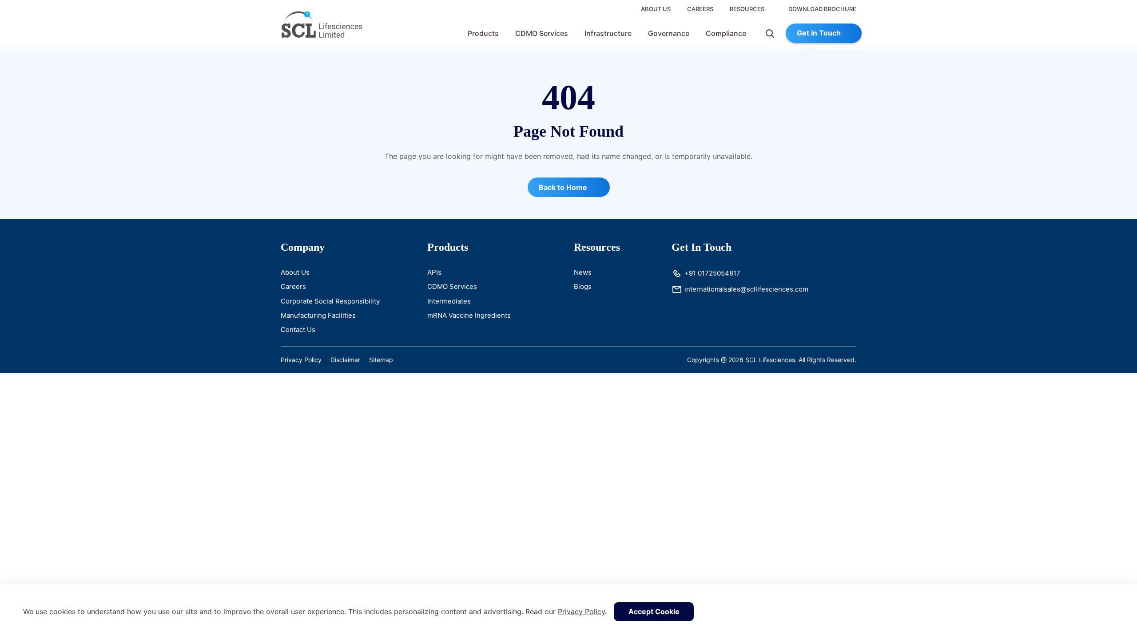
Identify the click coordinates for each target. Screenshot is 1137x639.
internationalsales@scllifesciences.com (746, 289)
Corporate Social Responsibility (330, 301)
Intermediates (449, 301)
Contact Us (298, 329)
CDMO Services (541, 33)
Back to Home (564, 187)
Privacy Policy (581, 611)
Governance (668, 33)
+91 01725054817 (712, 273)
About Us (656, 8)
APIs (434, 272)
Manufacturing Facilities (318, 315)
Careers (700, 8)
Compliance (726, 33)
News (583, 272)
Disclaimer (345, 359)
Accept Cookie (654, 611)
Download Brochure (821, 8)
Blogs (583, 286)
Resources (747, 8)
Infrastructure (608, 33)
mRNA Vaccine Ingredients (469, 315)
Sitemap (381, 359)
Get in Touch (819, 32)
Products (483, 33)
